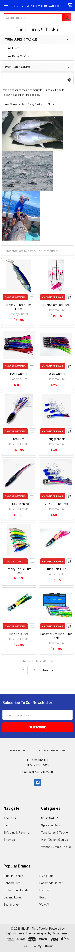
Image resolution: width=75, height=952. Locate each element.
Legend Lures (13, 897)
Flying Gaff (46, 875)
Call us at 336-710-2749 (37, 772)
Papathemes (60, 933)
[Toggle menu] (5, 5)
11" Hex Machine (19, 503)
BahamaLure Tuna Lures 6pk (56, 636)
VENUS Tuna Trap (56, 503)
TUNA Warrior (56, 373)
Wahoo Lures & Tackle (56, 847)
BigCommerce (14, 933)
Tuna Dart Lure (56, 569)
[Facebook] (37, 782)
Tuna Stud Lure (19, 634)
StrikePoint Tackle (16, 890)
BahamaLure (12, 883)
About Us (10, 818)
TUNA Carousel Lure (56, 304)
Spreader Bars (50, 825)
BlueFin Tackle (13, 875)
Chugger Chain (56, 439)
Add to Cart (15, 561)
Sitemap (9, 839)
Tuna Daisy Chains (17, 56)
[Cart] (70, 5)
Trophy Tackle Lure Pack (18, 571)
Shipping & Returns (16, 832)
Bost (42, 897)
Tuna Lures (12, 48)
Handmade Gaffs (50, 883)
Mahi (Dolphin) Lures (54, 839)
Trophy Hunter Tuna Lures (19, 306)
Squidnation (12, 904)
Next (46, 670)
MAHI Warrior (18, 373)
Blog (7, 825)
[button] (69, 80)
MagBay (44, 890)
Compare (32, 297)
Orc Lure (18, 439)
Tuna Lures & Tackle (54, 832)
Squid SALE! (49, 818)
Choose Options (15, 297)
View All (44, 904)
